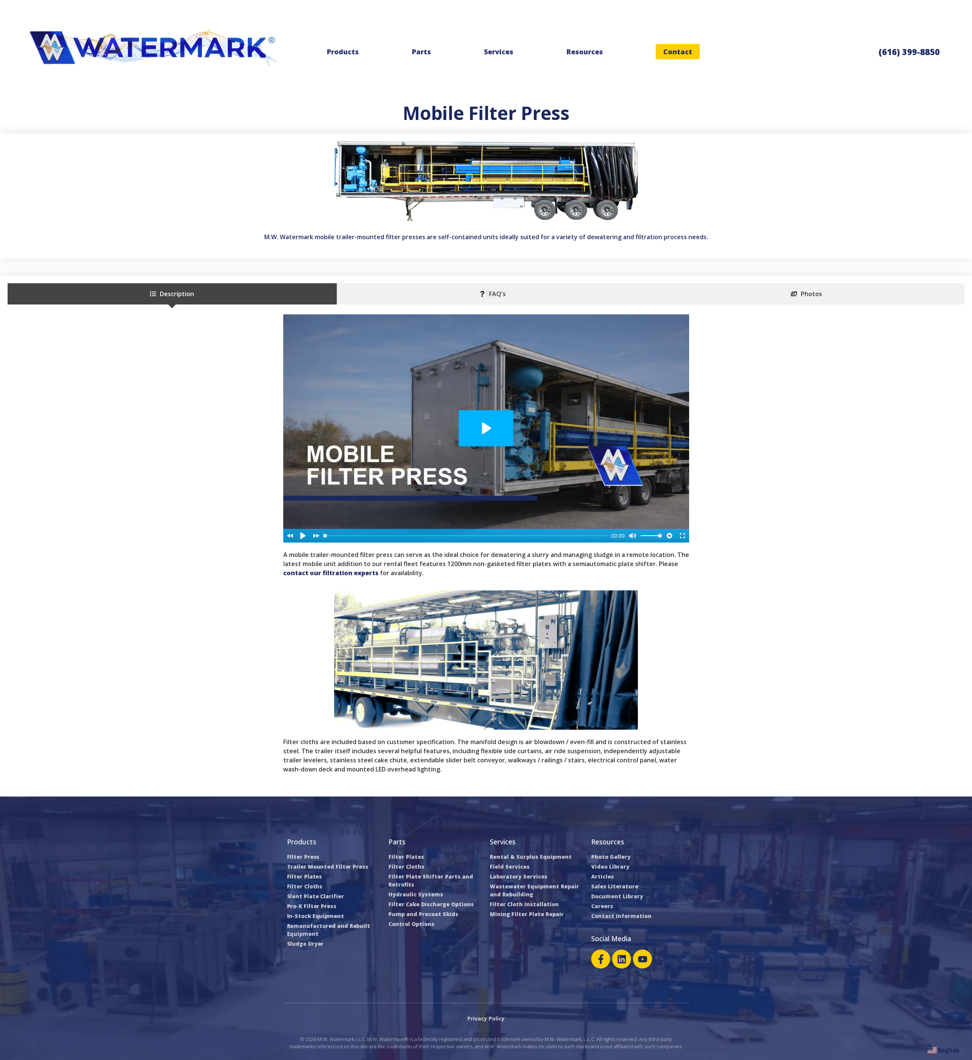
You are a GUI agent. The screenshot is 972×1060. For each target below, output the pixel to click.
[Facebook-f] (600, 959)
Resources (584, 51)
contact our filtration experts (331, 573)
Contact (677, 51)
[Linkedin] (621, 959)
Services (498, 51)
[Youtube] (642, 959)
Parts (421, 51)
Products (343, 51)
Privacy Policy (486, 1018)
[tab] (172, 293)
